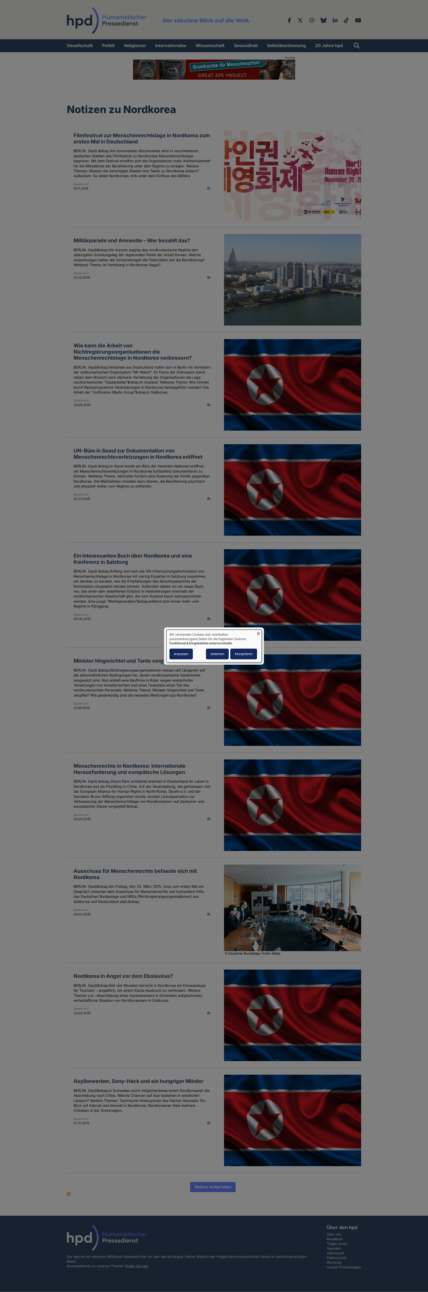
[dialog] (214, 646)
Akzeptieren (244, 654)
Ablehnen (217, 654)
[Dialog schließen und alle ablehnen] (258, 632)
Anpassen (181, 654)
